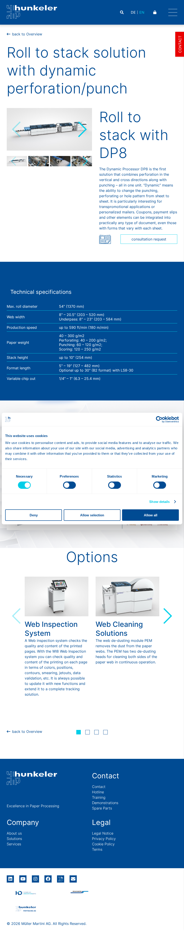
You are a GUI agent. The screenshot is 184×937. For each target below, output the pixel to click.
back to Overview (27, 34)
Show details (159, 501)
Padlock (155, 12)
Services (14, 844)
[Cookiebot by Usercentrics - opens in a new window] (159, 419)
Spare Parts (102, 808)
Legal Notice (102, 833)
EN (141, 12)
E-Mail (73, 879)
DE (133, 12)
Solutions (14, 838)
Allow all (150, 515)
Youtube (23, 877)
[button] (82, 129)
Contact (98, 786)
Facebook (48, 877)
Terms (97, 849)
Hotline (98, 792)
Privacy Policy (104, 838)
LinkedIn (10, 877)
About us (14, 833)
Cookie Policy (103, 844)
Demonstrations (105, 803)
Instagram (35, 877)
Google (60, 877)
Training (98, 797)
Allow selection (92, 515)
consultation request (148, 239)
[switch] (69, 485)
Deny (34, 515)
